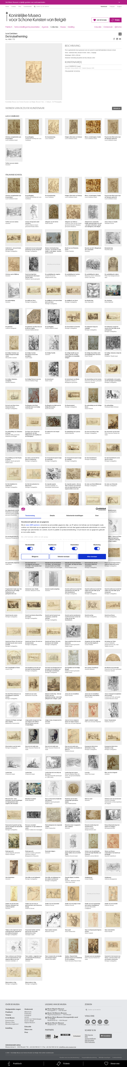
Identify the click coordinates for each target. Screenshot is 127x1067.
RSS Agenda (89, 1035)
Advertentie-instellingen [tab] (74, 515)
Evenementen (28, 6)
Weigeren (35, 556)
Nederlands (104, 6)
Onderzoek (108, 27)
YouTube (93, 1025)
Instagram (100, 1025)
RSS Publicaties (90, 1042)
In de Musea (9, 1018)
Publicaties (28, 1013)
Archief (27, 1017)
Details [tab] (52, 515)
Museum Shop (10, 1022)
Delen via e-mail (120, 38)
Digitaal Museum (30, 1022)
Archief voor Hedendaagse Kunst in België (33, 1020)
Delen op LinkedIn (117, 38)
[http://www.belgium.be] (56, 1037)
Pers (19, 6)
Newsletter (107, 1036)
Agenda (45, 27)
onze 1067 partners (33, 525)
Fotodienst (28, 1015)
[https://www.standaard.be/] (77, 1036)
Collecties (54, 27)
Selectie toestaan (63, 556)
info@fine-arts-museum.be (67, 1047)
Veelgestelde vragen (13, 1009)
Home (7, 6)
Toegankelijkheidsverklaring (89, 1057)
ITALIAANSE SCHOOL (72, 71)
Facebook (87, 1025)
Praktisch (8, 27)
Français (112, 6)
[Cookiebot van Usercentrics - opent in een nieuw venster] (97, 509)
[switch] (52, 548)
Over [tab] (97, 515)
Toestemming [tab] (30, 515)
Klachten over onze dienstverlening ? (70, 1057)
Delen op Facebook (114, 38)
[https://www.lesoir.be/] (65, 1035)
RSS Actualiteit (89, 1040)
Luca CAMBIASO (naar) (79, 67)
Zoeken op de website (34, 6)
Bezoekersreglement (11, 1024)
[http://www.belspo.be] (48, 1037)
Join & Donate (102, 20)
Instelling (71, 27)
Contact (13, 6)
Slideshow (116, 108)
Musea (63, 27)
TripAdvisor (106, 1025)
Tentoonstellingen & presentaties (27, 27)
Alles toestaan (92, 556)
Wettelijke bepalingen (104, 1057)
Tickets (117, 20)
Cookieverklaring (117, 1057)
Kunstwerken (120, 34)
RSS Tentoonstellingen (90, 1037)
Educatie (97, 27)
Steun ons (28, 1029)
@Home (118, 27)
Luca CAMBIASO (12, 116)
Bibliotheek (28, 1012)
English (119, 6)
